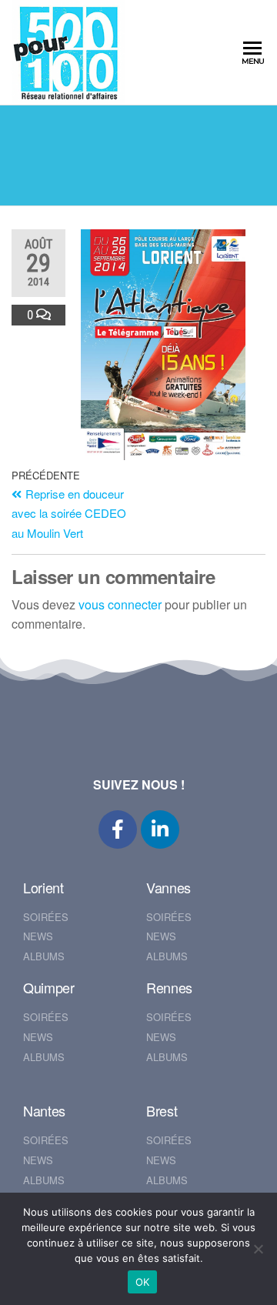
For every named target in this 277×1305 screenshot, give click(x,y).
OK (142, 1282)
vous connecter (120, 604)
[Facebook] (117, 829)
